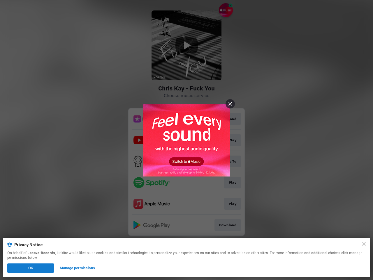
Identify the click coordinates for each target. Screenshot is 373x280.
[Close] (364, 244)
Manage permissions (77, 268)
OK (30, 268)
